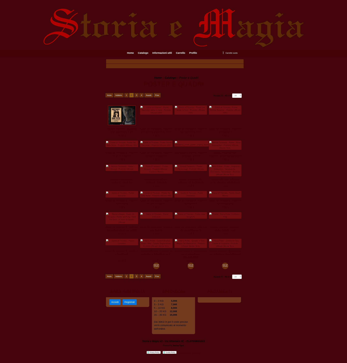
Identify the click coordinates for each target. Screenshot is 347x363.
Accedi (115, 302)
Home (158, 77)
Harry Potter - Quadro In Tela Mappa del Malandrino (191, 254)
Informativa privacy (189, 353)
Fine (157, 95)
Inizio (109, 95)
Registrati (129, 302)
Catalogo (170, 77)
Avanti (148, 95)
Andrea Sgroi (178, 346)
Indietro (118, 95)
